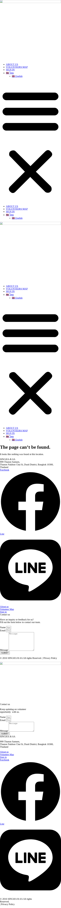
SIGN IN (10, 69)
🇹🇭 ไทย (10, 73)
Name (3, 627)
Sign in (3, 612)
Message (4, 650)
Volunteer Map (7, 609)
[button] (30, 141)
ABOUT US (12, 64)
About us (4, 606)
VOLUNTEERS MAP (17, 67)
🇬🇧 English (17, 76)
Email (3, 630)
